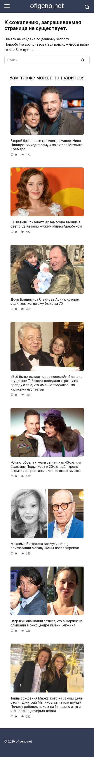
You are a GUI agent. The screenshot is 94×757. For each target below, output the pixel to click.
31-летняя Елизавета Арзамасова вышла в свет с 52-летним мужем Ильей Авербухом (46, 224)
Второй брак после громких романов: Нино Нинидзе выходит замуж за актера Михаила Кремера (46, 144)
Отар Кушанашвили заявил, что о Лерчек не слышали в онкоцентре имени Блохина (46, 623)
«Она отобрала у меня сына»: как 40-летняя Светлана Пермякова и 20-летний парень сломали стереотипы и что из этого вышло (45, 466)
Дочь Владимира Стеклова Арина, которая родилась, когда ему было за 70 (45, 301)
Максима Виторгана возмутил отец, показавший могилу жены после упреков (44, 546)
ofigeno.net (47, 6)
